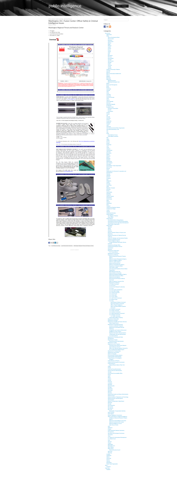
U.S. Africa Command (114, 284)
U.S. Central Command (114, 292)
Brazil (107, 86)
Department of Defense (113, 254)
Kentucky (110, 381)
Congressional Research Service (115, 246)
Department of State (112, 342)
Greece (108, 119)
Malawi (108, 154)
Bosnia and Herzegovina (111, 84)
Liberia (109, 51)
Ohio (109, 426)
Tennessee (110, 434)
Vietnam (108, 461)
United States (109, 225)
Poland (108, 182)
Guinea (109, 48)
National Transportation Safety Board (116, 401)
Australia (108, 70)
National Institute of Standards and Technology (118, 397)
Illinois (109, 377)
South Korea (109, 199)
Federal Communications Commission (116, 362)
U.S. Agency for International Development (117, 437)
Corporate (108, 95)
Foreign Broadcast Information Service (117, 242)
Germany (108, 118)
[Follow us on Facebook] (105, 27)
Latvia (107, 147)
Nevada (109, 403)
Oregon (109, 429)
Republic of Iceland (110, 187)
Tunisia (109, 66)
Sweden (108, 201)
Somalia (109, 62)
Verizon (108, 459)
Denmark (108, 102)
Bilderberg (108, 79)
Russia (107, 190)
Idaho (109, 376)
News (106, 465)
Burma (107, 87)
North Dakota (111, 413)
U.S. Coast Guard (113, 293)
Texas (109, 436)
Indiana (109, 378)
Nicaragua (108, 164)
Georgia (108, 116)
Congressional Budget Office (114, 245)
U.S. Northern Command (114, 309)
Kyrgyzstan (108, 144)
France (108, 114)
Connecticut (110, 247)
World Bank (109, 462)
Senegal (109, 59)
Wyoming (110, 452)
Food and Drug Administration (114, 369)
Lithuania (108, 151)
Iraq (107, 132)
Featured (108, 466)
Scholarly (108, 193)
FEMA (109, 366)
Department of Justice (112, 339)
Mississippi (110, 390)
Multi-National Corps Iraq (114, 271)
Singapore (108, 194)
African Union (111, 38)
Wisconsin (110, 451)
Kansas (109, 380)
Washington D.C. (68, 19)
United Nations (109, 218)
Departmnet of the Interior (113, 352)
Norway (108, 168)
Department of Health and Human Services (117, 321)
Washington (110, 444)
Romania (108, 189)
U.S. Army (111, 288)
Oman (107, 169)
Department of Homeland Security (115, 324)
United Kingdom (109, 214)
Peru (107, 179)
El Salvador (108, 105)
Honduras (108, 122)
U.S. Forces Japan (113, 296)
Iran (107, 130)
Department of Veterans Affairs (116, 266)
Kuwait (107, 143)
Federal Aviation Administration (114, 356)
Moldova (108, 160)
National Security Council (114, 449)
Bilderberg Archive (112, 80)
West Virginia (111, 447)
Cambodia (108, 88)
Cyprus (108, 100)
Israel (107, 133)
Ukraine (108, 211)
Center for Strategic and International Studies (118, 238)
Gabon (109, 47)
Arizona (109, 229)
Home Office (110, 217)
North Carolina (111, 412)
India (107, 125)
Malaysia (108, 155)
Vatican (108, 456)
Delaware (110, 249)
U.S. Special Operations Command (117, 313)
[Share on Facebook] (49, 243)
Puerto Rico (109, 185)
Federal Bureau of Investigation (115, 357)
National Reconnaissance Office (116, 275)
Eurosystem (110, 111)
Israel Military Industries (113, 136)
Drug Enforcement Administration (116, 341)
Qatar (107, 186)
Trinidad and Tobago (110, 208)
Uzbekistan (108, 455)
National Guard (111, 395)
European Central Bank (113, 108)
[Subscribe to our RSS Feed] (110, 27)
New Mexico (110, 408)
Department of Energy (113, 320)
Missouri (110, 391)
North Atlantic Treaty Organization (113, 165)
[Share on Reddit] (53, 243)
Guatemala (108, 121)
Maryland (110, 384)
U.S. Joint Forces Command (115, 298)
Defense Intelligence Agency (115, 260)
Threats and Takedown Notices (113, 207)
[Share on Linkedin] (55, 243)
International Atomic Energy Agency (115, 220)
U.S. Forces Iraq (112, 295)
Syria (107, 204)
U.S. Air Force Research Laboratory (117, 286)
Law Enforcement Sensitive (66, 245)
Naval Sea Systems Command (117, 303)
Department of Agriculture (113, 250)
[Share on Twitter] (51, 243)
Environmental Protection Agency (115, 355)
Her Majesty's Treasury (113, 215)
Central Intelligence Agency (114, 240)
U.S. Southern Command (114, 312)
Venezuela (108, 458)
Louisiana (110, 383)
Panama (108, 176)
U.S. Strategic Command (114, 314)
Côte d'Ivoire (110, 41)
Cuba (107, 98)
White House (110, 448)
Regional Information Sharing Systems (117, 332)
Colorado (110, 243)
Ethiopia (109, 45)
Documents (107, 33)
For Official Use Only (56, 245)
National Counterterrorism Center (116, 422)
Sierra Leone (111, 61)
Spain (107, 200)
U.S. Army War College (114, 291)
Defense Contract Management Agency (117, 259)
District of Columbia (112, 353)
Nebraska (110, 402)
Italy (107, 137)
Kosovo (108, 141)
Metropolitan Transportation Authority (117, 410)
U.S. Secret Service (113, 335)
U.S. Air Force (112, 285)
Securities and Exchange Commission (116, 433)
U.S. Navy (111, 300)
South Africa (109, 197)
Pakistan (108, 174)
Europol (109, 109)
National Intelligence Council (115, 423)
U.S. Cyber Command (115, 316)
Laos (107, 146)
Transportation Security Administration (117, 334)
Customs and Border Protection (116, 325)
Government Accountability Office (115, 373)
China (107, 93)
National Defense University (115, 273)
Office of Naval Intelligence (116, 305)
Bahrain (108, 72)
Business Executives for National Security (117, 235)
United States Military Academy (116, 317)
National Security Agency (114, 277)
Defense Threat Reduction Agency (116, 264)
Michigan (108, 158)
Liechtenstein (109, 150)
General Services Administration (115, 370)
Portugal (108, 183)
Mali (109, 54)
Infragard (111, 359)
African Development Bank (113, 37)
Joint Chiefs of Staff (113, 267)
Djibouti (109, 42)
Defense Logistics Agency (114, 261)
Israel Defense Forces (113, 134)
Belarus (108, 75)
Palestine (108, 175)
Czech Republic (109, 101)
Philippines (108, 180)
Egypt (109, 44)
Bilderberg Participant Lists (114, 82)
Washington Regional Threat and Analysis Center (83, 245)
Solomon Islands (110, 196)
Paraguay (108, 178)
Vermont (110, 441)
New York (110, 409)
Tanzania (110, 65)
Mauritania (110, 55)
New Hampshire (111, 405)
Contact (124, 6)
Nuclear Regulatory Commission (115, 415)
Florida (109, 367)
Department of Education (113, 318)
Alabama (110, 226)
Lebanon (108, 148)
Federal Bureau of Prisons (113, 360)
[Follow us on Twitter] (107, 27)
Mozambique (111, 58)
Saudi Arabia (109, 192)
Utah (109, 440)
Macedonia (108, 153)
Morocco (110, 56)
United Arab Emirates (111, 213)
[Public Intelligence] (65, 6)
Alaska (109, 228)
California (110, 236)
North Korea (109, 167)
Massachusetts (111, 385)
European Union (110, 107)
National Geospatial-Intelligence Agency (118, 274)
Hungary (108, 123)
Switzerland (109, 203)
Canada (108, 90)
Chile (107, 91)
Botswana (110, 40)
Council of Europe (110, 97)
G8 (107, 115)
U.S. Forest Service (113, 252)
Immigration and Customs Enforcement (117, 330)
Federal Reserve (111, 363)
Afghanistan (109, 34)
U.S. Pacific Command (114, 310)
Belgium (108, 76)
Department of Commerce (113, 253)
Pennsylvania (111, 431)
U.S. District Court (112, 438)
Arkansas (110, 231)
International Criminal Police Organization (115, 127)
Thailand (108, 206)
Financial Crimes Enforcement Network (117, 345)
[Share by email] (57, 243)
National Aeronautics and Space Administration (118, 394)
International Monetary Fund (112, 129)
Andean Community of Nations (113, 69)
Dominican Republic (110, 104)
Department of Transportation (114, 351)
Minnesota (110, 388)
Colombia (108, 94)
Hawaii (109, 374)
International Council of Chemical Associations (118, 221)
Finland (108, 112)
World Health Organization (113, 224)
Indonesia (108, 126)
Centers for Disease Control (114, 239)
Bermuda (108, 77)
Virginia (109, 443)
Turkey (107, 210)
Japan (107, 139)
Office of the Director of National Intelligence (117, 416)
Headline (108, 469)
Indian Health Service (114, 323)
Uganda (109, 68)
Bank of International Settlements (113, 73)
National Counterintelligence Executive (117, 420)
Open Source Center (113, 424)
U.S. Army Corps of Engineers (115, 289)
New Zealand (109, 162)
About (118, 6)
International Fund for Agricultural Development (118, 222)
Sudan (109, 63)
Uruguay (108, 454)
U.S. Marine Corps (113, 299)
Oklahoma (110, 427)
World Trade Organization (112, 463)
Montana (110, 392)
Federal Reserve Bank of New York (117, 364)
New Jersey (110, 406)
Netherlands (109, 161)
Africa (107, 36)
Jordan (108, 140)
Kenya (109, 49)
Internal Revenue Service (114, 346)
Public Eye (107, 468)
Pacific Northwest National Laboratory (116, 430)
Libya (109, 52)
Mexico (108, 157)
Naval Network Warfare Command (118, 302)
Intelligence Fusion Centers (55, 19)
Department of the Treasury (114, 344)
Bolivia (107, 83)
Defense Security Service (114, 263)
